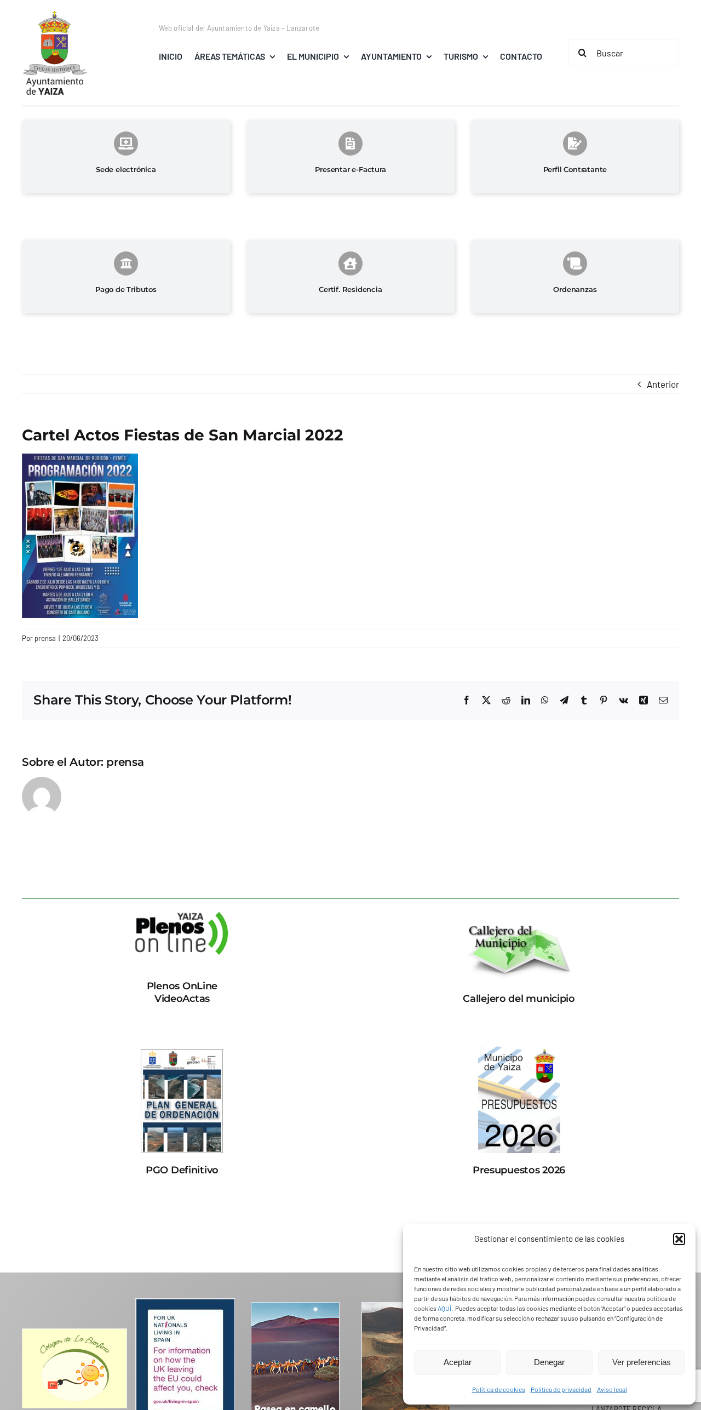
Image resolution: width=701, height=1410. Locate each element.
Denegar (549, 1362)
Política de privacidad (561, 1389)
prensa (45, 638)
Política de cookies (498, 1389)
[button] (679, 1239)
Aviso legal (612, 1389)
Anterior (663, 384)
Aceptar (458, 1362)
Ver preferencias (641, 1362)
